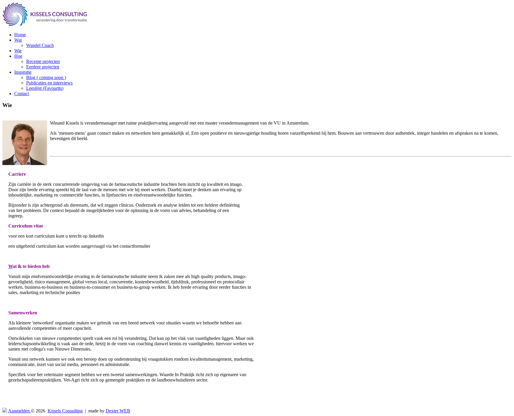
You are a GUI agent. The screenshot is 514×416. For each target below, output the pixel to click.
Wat (18, 40)
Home (20, 34)
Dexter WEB (118, 410)
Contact (21, 93)
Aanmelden (19, 410)
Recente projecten (43, 61)
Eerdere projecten (42, 66)
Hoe (18, 56)
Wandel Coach (40, 45)
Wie (18, 50)
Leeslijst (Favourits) (44, 88)
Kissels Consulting (65, 410)
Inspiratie (23, 72)
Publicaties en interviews (49, 82)
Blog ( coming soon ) (46, 77)
